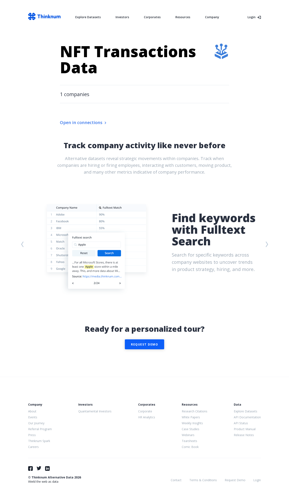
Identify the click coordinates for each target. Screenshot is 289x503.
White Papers (191, 417)
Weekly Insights (192, 423)
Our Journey (36, 423)
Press (32, 435)
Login (252, 17)
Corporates (152, 17)
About (32, 411)
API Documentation (247, 417)
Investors (122, 17)
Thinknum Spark (39, 441)
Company (212, 17)
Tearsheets (189, 441)
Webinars (188, 435)
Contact (176, 480)
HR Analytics (146, 417)
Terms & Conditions (203, 480)
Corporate (145, 411)
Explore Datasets (88, 17)
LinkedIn (47, 468)
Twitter (39, 468)
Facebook (30, 468)
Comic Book (190, 447)
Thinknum (44, 16)
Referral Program (40, 429)
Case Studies (190, 429)
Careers (33, 447)
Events (32, 417)
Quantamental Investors (94, 411)
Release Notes (244, 435)
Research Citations (194, 411)
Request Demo (144, 344)
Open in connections (81, 122)
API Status (241, 423)
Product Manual (245, 429)
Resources (182, 17)
